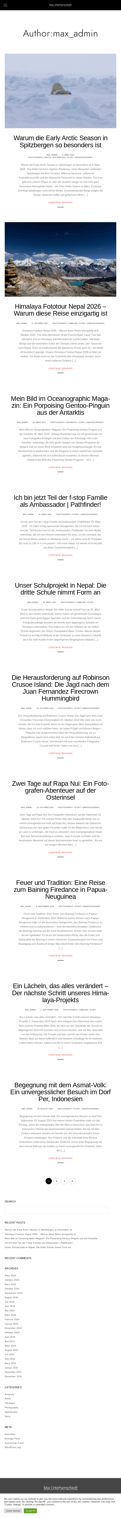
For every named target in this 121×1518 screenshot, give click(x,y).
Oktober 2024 (12, 1288)
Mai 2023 (10, 1341)
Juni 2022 (10, 1359)
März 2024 (10, 1315)
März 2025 (10, 1284)
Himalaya (73, 323)
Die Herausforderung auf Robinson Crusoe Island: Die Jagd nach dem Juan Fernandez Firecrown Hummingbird (60, 688)
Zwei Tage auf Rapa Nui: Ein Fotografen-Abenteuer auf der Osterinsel (60, 790)
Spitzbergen (59, 157)
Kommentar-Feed (14, 1443)
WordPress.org (13, 1447)
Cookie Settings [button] (13, 1511)
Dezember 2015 (13, 1376)
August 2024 (11, 1297)
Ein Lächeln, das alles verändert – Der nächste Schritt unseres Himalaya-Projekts (60, 992)
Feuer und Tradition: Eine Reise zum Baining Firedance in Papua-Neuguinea (60, 889)
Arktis (47, 157)
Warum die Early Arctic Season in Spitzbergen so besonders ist (61, 141)
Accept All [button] (30, 1511)
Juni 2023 (10, 1337)
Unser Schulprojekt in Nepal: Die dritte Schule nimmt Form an (60, 589)
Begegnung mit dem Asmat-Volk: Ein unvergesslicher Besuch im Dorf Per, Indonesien (60, 1092)
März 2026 (10, 1275)
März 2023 (10, 1345)
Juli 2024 (9, 1302)
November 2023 (13, 1328)
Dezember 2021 (13, 1372)
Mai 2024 (10, 1310)
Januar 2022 (11, 1367)
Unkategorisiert (84, 157)
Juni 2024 (10, 1306)
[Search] (104, 1209)
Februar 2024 (12, 1319)
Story (70, 157)
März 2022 (10, 1363)
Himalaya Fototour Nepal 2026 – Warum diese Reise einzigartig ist (60, 310)
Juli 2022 (9, 1354)
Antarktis (71, 422)
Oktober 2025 (12, 1280)
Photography (35, 157)
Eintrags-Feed (12, 1438)
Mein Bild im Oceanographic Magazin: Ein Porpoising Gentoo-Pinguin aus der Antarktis (60, 405)
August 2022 (11, 1350)
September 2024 (14, 1293)
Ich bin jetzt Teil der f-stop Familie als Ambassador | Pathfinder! (60, 501)
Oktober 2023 (12, 1332)
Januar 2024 (11, 1324)
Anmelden (10, 1434)
